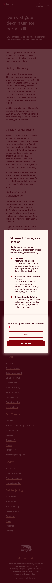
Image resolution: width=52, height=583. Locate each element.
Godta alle (26, 343)
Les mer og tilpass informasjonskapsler (25, 324)
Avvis (26, 335)
